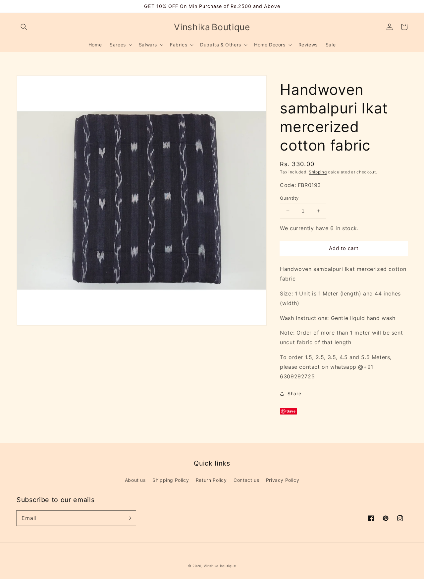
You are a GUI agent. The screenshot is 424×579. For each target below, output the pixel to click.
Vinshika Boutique (220, 566)
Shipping (318, 171)
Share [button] (294, 393)
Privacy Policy (282, 480)
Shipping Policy (170, 480)
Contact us (246, 480)
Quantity (289, 198)
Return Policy (211, 480)
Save (291, 411)
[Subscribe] (128, 518)
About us (135, 480)
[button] (24, 27)
